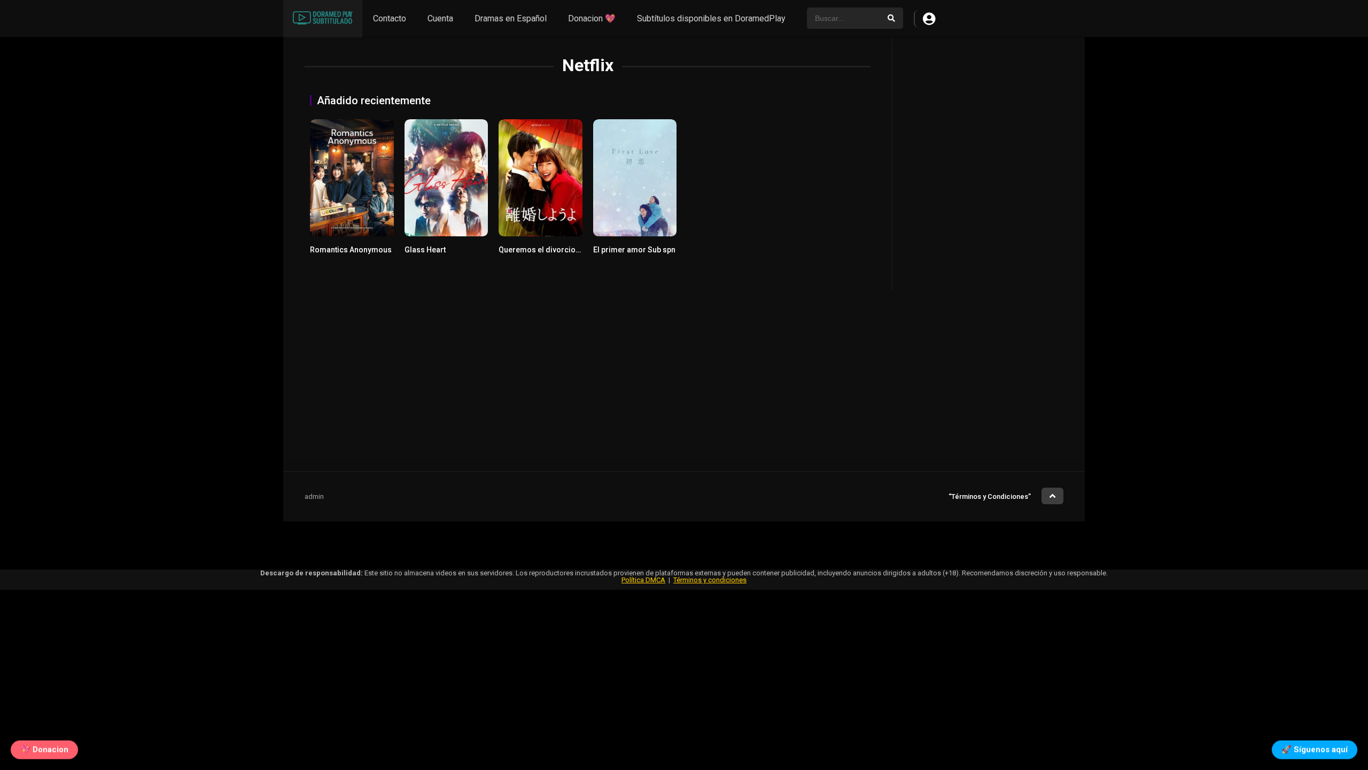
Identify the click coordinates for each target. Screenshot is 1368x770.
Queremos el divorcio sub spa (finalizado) (573, 249)
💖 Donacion (44, 747)
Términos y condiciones (710, 580)
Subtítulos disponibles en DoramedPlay (711, 18)
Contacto (389, 18)
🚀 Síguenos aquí (1314, 747)
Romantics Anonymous (351, 249)
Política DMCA (643, 580)
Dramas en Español (511, 18)
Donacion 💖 (592, 18)
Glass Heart (425, 249)
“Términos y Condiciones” (990, 496)
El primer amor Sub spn (634, 249)
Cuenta (440, 18)
